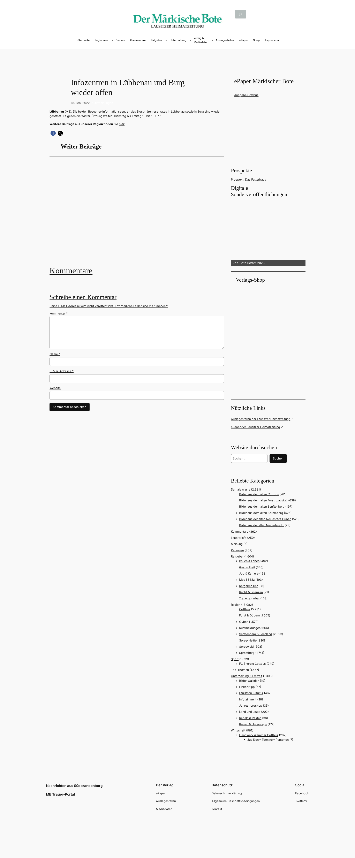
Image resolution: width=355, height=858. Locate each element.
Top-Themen (240, 669)
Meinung (237, 544)
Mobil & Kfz (247, 579)
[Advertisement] (177, 56)
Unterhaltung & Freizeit (246, 676)
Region (235, 604)
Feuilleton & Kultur (251, 693)
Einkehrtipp (247, 687)
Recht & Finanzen (251, 592)
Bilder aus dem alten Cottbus (259, 494)
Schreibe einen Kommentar (83, 297)
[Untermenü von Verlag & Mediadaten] (212, 40)
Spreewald (246, 646)
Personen (237, 550)
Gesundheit (247, 567)
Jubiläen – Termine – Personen (268, 739)
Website (55, 388)
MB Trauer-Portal (60, 794)
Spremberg (247, 652)
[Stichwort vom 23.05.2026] (137, 214)
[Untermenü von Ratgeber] (166, 40)
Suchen (278, 458)
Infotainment (247, 699)
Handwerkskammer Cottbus (258, 735)
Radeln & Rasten (250, 718)
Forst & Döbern (249, 615)
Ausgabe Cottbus (246, 95)
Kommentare (71, 270)
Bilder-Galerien (249, 680)
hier (121, 124)
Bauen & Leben (249, 561)
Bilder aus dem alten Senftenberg (262, 506)
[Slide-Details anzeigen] (268, 232)
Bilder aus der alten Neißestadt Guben (265, 519)
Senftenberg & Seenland (255, 634)
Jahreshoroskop (250, 705)
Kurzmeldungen (102, 103)
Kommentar (59, 313)
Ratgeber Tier (248, 586)
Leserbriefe (238, 537)
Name (55, 354)
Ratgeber (237, 556)
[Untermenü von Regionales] (112, 40)
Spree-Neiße (248, 640)
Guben (243, 621)
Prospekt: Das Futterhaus (248, 179)
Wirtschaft (238, 730)
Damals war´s (240, 489)
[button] (53, 133)
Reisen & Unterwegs (253, 724)
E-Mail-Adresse (62, 371)
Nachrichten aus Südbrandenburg (74, 786)
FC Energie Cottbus (252, 663)
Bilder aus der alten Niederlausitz (261, 525)
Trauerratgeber (249, 598)
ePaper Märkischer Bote (264, 81)
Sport (235, 659)
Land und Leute (249, 711)
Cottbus (244, 609)
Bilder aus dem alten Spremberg (261, 513)
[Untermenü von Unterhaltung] (190, 40)
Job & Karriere (248, 573)
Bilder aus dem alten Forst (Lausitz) (263, 500)
